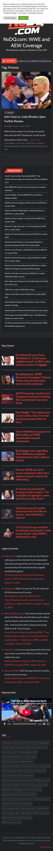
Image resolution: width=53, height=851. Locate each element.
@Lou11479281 (12, 670)
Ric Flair (35, 789)
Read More (35, 140)
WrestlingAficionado (15, 613)
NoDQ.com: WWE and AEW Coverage (26, 42)
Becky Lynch (23, 747)
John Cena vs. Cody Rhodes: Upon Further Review (25, 119)
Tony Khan (28, 808)
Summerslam (10, 803)
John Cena (20, 143)
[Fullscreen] (48, 724)
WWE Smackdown (12, 822)
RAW (7, 789)
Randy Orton (40, 785)
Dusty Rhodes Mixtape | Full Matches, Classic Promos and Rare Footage (25, 303)
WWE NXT (9, 818)
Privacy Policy (45, 847)
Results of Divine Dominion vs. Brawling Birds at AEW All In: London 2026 (25, 259)
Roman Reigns (10, 794)
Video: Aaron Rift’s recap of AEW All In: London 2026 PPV (25, 295)
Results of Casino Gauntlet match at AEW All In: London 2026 (26, 235)
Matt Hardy (42, 780)
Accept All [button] (23, 18)
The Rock (25, 803)
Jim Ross (39, 771)
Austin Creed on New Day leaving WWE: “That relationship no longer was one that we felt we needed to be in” (26, 179)
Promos (40, 143)
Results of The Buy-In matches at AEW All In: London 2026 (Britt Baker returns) (25, 275)
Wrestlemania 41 (39, 146)
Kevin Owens (10, 780)
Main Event (30, 143)
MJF (26, 785)
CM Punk (9, 761)
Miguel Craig (11, 649)
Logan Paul (26, 780)
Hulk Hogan (9, 771)
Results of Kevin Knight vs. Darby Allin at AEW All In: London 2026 (25, 220)
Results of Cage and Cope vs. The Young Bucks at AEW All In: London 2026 (25, 228)
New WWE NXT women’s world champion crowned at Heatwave (25, 188)
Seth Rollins (9, 799)
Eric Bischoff (29, 766)
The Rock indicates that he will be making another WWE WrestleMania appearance (26, 324)
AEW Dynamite (22, 743)
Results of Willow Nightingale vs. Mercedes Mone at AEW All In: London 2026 (24, 212)
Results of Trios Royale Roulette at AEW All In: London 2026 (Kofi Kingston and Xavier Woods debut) (25, 267)
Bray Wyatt (39, 747)
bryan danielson (28, 752)
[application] (26, 712)
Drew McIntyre (11, 766)
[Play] (5, 724)
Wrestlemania (30, 813)
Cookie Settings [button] (10, 18)
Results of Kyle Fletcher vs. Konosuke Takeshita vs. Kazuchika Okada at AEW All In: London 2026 (24, 243)
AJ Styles (8, 747)
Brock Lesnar (10, 752)
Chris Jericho (28, 757)
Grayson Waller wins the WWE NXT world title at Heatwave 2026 (28, 61)
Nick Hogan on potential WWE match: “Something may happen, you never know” (26, 316)
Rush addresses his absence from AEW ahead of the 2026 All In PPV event (26, 282)
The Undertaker (11, 808)
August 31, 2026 (12, 582)
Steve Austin (42, 799)
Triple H (42, 808)
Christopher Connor (11, 126)
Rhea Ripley (20, 789)
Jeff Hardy (25, 771)
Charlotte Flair (10, 757)
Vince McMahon (11, 813)
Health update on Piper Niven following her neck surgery (26, 310)
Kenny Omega (25, 775)
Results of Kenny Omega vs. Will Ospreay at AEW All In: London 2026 (26, 204)
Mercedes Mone (11, 785)
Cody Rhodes (9, 143)
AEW (7, 743)
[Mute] (44, 724)
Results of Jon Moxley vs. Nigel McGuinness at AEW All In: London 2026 (26, 251)
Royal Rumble (28, 794)
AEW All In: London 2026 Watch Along (19, 289)
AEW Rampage (41, 743)
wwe (44, 813)
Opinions (10, 112)
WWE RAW (24, 818)
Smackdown (25, 799)
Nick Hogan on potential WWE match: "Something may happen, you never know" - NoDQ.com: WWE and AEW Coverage (25, 600)
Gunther (44, 766)
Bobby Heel (10, 556)
